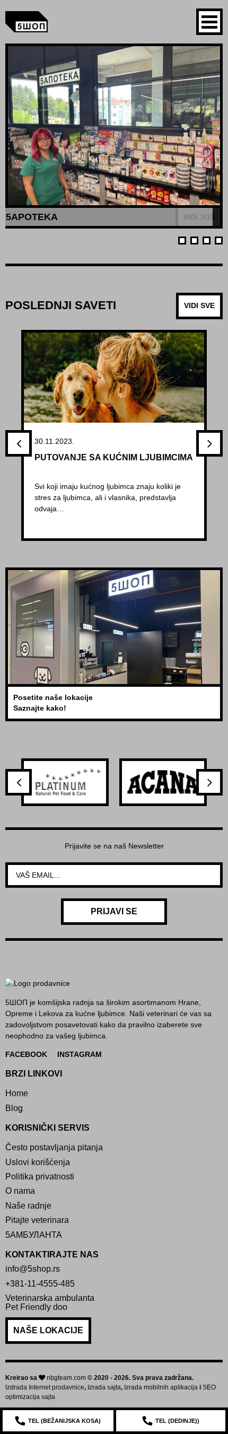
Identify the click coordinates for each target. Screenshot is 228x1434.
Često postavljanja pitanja (54, 1147)
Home (16, 1093)
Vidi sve (199, 306)
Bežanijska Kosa (64, 1421)
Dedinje (177, 1421)
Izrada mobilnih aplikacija (161, 1387)
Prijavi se (114, 911)
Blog (14, 1108)
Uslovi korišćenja (37, 1162)
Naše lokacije (48, 1330)
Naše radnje (28, 1205)
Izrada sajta (104, 1387)
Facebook (26, 1055)
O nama (20, 1190)
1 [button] (182, 240)
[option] (114, 136)
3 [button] (207, 240)
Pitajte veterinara (37, 1220)
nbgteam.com (66, 1377)
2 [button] (194, 240)
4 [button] (219, 240)
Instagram (79, 1055)
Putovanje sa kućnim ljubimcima (113, 457)
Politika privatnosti (39, 1176)
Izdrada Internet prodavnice (44, 1387)
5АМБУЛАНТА (33, 1234)
